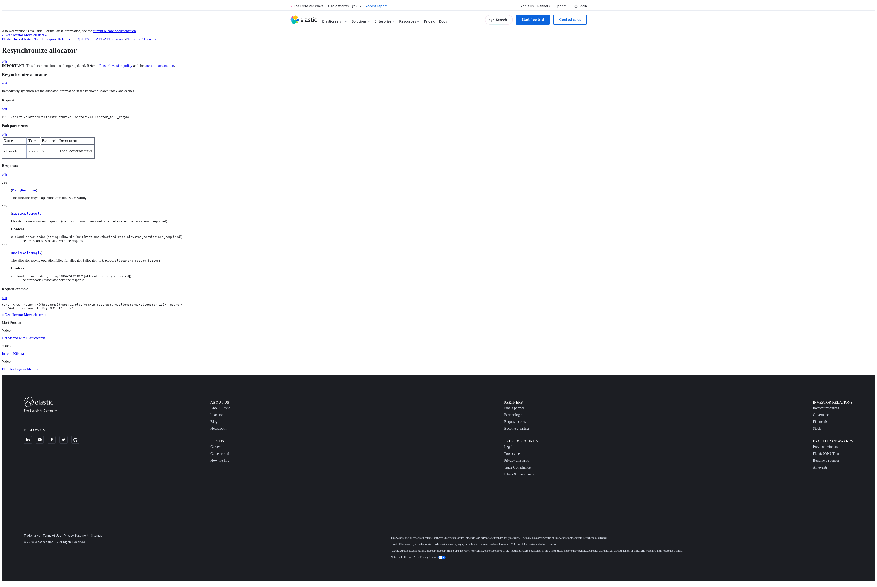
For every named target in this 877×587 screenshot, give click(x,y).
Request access (515, 422)
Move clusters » (35, 35)
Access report (376, 6)
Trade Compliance (517, 467)
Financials (820, 422)
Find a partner (514, 408)
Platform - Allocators (141, 39)
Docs (443, 21)
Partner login (513, 415)
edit (4, 61)
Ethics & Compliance (519, 474)
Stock (817, 428)
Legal (508, 447)
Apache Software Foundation (525, 550)
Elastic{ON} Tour (826, 453)
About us (527, 6)
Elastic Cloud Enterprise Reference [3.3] (51, 39)
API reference (114, 39)
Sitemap (96, 535)
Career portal (219, 453)
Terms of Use (52, 535)
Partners (543, 6)
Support (560, 6)
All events (820, 467)
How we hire (219, 460)
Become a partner (516, 428)
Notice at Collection (401, 557)
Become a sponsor (826, 460)
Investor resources (826, 408)
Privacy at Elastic (516, 460)
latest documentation (159, 66)
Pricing (429, 21)
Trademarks (32, 535)
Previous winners (825, 447)
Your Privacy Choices (426, 557)
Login (583, 6)
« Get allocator (12, 35)
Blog (213, 422)
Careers (215, 447)
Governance (821, 415)
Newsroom (218, 428)
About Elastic (220, 408)
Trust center (512, 453)
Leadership (218, 415)
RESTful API (92, 39)
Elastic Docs (11, 39)
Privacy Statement (76, 535)
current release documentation (114, 31)
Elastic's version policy (115, 66)
